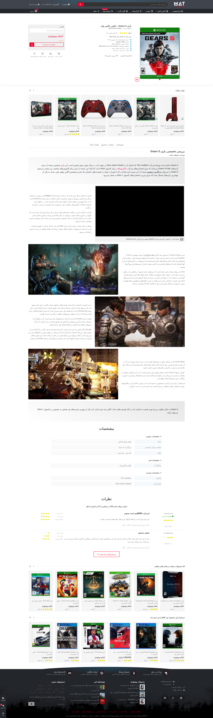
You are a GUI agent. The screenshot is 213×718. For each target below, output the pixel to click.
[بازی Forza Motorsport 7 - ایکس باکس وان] (41, 636)
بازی (62, 165)
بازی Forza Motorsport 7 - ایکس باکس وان (42, 653)
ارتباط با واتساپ (177, 687)
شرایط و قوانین (101, 711)
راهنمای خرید (123, 711)
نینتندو (148, 11)
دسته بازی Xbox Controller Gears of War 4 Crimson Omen (94, 127)
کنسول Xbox (105, 168)
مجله (95, 11)
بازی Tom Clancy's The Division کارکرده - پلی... (124, 692)
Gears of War (120, 42)
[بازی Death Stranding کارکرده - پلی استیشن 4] (146, 636)
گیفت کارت (121, 11)
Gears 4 (48, 196)
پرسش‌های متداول (87, 711)
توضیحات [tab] (120, 145)
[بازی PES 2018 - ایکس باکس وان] (41, 585)
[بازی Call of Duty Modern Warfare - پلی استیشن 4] (67, 636)
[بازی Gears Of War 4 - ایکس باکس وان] (67, 109)
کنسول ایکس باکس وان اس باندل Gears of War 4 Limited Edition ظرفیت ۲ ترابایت (42, 128)
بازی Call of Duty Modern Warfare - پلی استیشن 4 (68, 653)
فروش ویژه (106, 10)
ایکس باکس (162, 11)
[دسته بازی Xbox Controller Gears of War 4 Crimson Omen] (93, 109)
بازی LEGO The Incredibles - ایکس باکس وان (68, 602)
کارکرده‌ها (136, 11)
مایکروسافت (121, 168)
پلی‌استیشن (176, 11)
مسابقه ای (60, 692)
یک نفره (49, 685)
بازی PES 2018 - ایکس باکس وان (42, 601)
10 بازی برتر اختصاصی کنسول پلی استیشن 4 (85, 700)
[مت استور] (179, 4)
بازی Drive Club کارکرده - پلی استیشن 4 (122, 653)
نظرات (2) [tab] (94, 145)
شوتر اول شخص (40, 688)
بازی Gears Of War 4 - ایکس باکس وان (68, 127)
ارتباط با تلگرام (177, 690)
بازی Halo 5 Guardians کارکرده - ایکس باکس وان (174, 653)
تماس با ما (112, 711)
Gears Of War (164, 168)
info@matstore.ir (166, 681)
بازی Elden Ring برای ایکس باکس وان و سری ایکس (94, 602)
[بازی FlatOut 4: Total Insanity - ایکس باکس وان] (119, 585)
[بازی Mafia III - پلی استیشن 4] (142, 687)
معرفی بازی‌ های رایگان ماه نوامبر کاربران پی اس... (85, 686)
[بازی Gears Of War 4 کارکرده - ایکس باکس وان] (146, 109)
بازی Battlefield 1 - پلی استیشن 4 (128, 699)
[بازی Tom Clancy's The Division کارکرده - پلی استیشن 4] (142, 694)
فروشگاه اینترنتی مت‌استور (134, 716)
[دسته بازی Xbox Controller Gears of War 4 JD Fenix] (119, 109)
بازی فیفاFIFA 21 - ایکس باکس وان (94, 652)
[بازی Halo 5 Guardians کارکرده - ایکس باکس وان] (172, 636)
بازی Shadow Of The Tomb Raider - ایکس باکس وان (146, 602)
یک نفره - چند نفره (58, 685)
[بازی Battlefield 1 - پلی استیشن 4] (142, 701)
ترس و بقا (32, 692)
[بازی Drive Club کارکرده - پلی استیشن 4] (119, 636)
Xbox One (102, 46)
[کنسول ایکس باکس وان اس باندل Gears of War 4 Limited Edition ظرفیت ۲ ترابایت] (41, 109)
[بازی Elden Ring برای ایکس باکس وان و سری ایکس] (93, 585)
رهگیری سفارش (135, 711)
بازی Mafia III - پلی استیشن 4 (129, 685)
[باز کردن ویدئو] (137, 79)
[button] (159, 79)
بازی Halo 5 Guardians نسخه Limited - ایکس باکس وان (172, 602)
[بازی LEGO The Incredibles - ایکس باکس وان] (67, 585)
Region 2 (41, 685)
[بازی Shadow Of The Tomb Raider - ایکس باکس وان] (146, 585)
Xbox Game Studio (115, 165)
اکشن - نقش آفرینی (50, 692)
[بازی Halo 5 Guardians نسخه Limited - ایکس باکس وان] (172, 585)
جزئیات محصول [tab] (107, 145)
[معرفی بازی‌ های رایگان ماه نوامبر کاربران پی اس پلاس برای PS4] (102, 686)
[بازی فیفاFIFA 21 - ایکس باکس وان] (93, 636)
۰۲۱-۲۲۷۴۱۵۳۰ (167, 684)
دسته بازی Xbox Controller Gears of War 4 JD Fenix (120, 127)
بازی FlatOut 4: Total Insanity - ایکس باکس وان (121, 602)
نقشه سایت (75, 711)
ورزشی (49, 688)
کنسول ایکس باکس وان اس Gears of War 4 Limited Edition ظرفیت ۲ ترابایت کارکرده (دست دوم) (172, 128)
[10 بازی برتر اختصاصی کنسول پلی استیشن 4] (102, 701)
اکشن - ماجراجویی (58, 688)
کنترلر (40, 692)
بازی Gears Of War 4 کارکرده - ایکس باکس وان (146, 127)
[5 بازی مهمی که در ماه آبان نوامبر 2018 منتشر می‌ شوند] (102, 695)
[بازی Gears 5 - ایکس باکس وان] (160, 53)
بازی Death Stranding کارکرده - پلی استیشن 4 (147, 653)
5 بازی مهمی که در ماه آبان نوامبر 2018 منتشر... (84, 694)
